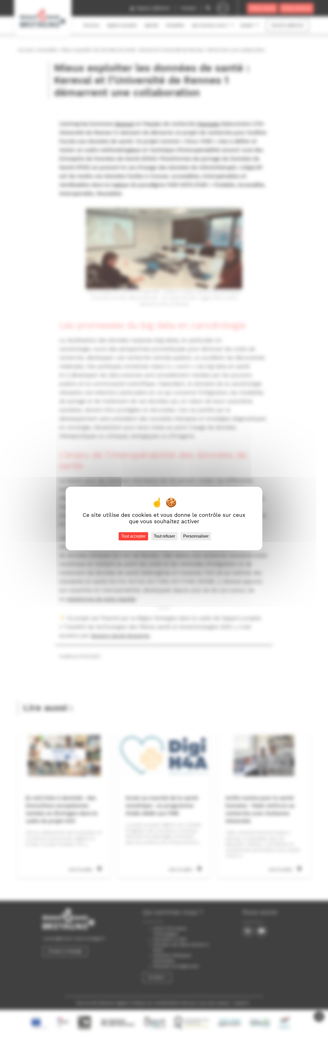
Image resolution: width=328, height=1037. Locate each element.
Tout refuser (164, 536)
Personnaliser (196, 536)
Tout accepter (133, 536)
